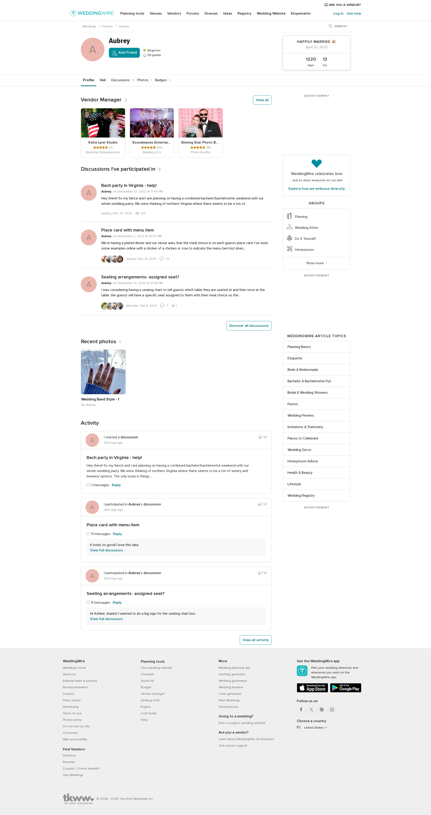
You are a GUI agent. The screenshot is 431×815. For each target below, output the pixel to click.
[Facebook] (301, 709)
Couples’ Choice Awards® (81, 768)
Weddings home (74, 668)
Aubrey (106, 191)
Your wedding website (156, 668)
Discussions (120, 80)
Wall (103, 80)
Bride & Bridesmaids (303, 369)
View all (262, 100)
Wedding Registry (301, 495)
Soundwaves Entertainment (152, 142)
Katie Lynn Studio (103, 142)
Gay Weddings (73, 775)
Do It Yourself (305, 238)
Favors (293, 404)
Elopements (301, 13)
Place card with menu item (127, 230)
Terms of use (72, 713)
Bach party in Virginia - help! (128, 185)
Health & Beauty (300, 472)
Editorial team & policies (80, 681)
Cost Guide (149, 713)
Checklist (147, 674)
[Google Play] (345, 691)
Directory (69, 755)
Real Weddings (229, 700)
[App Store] (312, 691)
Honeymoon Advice (303, 461)
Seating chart (150, 700)
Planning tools (132, 13)
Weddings (89, 26)
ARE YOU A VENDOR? (344, 5)
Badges (161, 80)
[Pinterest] (321, 709)
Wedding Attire (306, 227)
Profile (88, 80)
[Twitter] (311, 709)
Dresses (211, 13)
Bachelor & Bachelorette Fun (309, 381)
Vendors (174, 13)
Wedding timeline (231, 687)
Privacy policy (72, 720)
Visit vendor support (233, 745)
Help (144, 720)
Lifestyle (294, 484)
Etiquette (295, 358)
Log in (338, 13)
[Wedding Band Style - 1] (103, 372)
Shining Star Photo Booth (200, 142)
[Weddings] (92, 14)
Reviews (69, 762)
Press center (72, 700)
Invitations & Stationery (305, 427)
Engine (146, 707)
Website (271, 13)
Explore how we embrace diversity (316, 188)
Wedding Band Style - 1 (100, 399)
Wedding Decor (299, 450)
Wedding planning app (234, 668)
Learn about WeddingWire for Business (246, 739)
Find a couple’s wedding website (242, 723)
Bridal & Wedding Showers (308, 392)
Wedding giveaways (233, 681)
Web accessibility (75, 739)
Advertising (71, 707)
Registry (244, 13)
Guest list (147, 681)
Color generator (230, 694)
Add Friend (127, 52)
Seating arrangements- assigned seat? (140, 277)
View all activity (256, 640)
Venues (156, 13)
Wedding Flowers (301, 415)
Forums (193, 13)
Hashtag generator (232, 674)
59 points (154, 55)
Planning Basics (299, 347)
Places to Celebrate (303, 438)
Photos (142, 80)
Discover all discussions (249, 325)
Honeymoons (228, 707)
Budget (146, 687)
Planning (301, 216)
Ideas (227, 13)
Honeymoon (304, 249)
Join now (353, 13)
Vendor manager (153, 694)
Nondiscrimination (75, 687)
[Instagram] (332, 709)
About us (69, 674)
